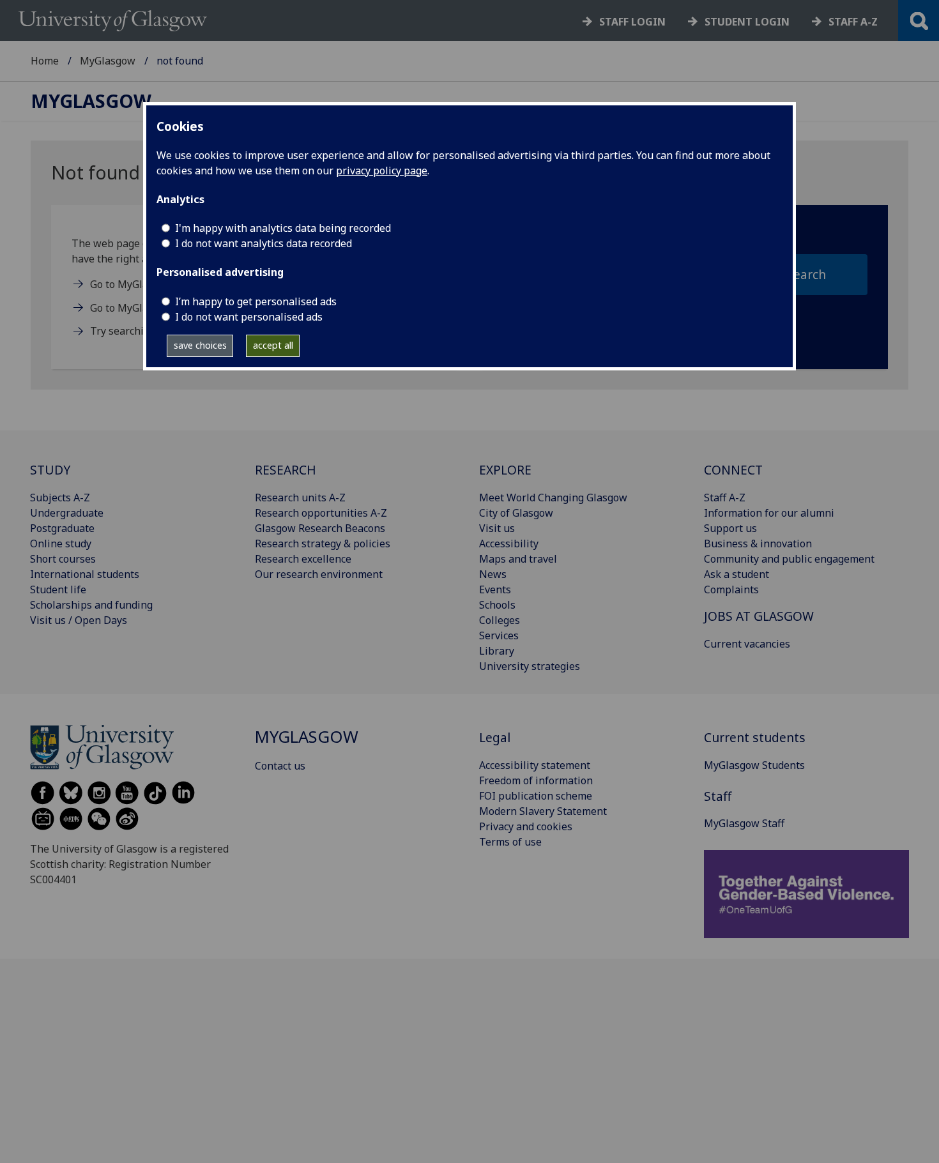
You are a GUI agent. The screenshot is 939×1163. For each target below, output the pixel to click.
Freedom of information (536, 780)
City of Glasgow (516, 513)
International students (84, 574)
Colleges (499, 620)
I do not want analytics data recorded (263, 243)
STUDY (50, 469)
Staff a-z (853, 22)
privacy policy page (381, 170)
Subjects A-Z (60, 497)
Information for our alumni (769, 513)
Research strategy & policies (322, 543)
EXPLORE (505, 469)
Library (496, 651)
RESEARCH (285, 469)
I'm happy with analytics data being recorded (283, 228)
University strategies (529, 666)
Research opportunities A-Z (321, 513)
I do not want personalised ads (249, 317)
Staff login (632, 22)
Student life (58, 589)
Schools (497, 605)
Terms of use (510, 842)
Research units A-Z (300, 497)
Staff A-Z (724, 497)
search (806, 274)
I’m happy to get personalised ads (256, 301)
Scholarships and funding (91, 605)
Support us (730, 528)
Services (499, 635)
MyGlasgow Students (754, 765)
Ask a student (736, 574)
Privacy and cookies (525, 826)
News (493, 574)
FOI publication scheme (535, 796)
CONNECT (733, 469)
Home (45, 61)
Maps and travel (518, 559)
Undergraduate (66, 513)
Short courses (63, 559)
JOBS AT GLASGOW (759, 616)
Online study (60, 543)
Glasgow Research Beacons (320, 528)
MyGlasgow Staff (744, 823)
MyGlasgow (107, 61)
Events (495, 589)
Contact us (280, 766)
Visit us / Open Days (78, 620)
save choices (200, 345)
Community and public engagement (789, 559)
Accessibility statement (534, 765)
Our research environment (319, 574)
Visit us (497, 528)
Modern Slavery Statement (543, 811)
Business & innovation (758, 543)
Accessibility (508, 543)
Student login (747, 22)
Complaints (731, 589)
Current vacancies (747, 644)
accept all (273, 345)
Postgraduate (62, 528)
